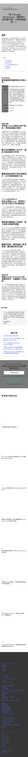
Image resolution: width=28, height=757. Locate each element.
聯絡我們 (4, 670)
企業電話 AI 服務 (6, 751)
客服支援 (4, 692)
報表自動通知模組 (6, 708)
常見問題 (4, 726)
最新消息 (4, 665)
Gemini (3, 744)
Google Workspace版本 (8, 721)
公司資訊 (4, 668)
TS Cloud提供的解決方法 (11, 64)
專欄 (3, 728)
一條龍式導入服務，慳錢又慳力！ (11, 335)
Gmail (3, 733)
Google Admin (5, 739)
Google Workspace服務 (8, 685)
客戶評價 (7, 68)
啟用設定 (4, 695)
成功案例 (4, 667)
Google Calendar (6, 738)
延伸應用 (4, 703)
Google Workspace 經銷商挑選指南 (10, 725)
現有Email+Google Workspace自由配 (11, 700)
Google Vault (5, 741)
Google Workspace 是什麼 (8, 718)
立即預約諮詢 (14, 373)
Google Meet (5, 736)
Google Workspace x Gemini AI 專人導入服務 (13, 690)
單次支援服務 (5, 689)
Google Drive (5, 735)
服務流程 (4, 687)
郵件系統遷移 (5, 698)
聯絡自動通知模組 (6, 707)
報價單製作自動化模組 (7, 710)
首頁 (3, 7)
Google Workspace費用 (8, 720)
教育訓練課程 (5, 693)
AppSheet (4, 746)
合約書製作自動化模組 (7, 713)
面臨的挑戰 (8, 62)
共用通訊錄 (4, 705)
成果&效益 (7, 66)
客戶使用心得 (9, 7)
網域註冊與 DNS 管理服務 (8, 697)
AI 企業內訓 (4, 753)
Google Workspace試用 (8, 663)
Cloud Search (5, 743)
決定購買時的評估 (6, 723)
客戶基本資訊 (8, 60)
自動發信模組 (5, 712)
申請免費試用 (14, 380)
